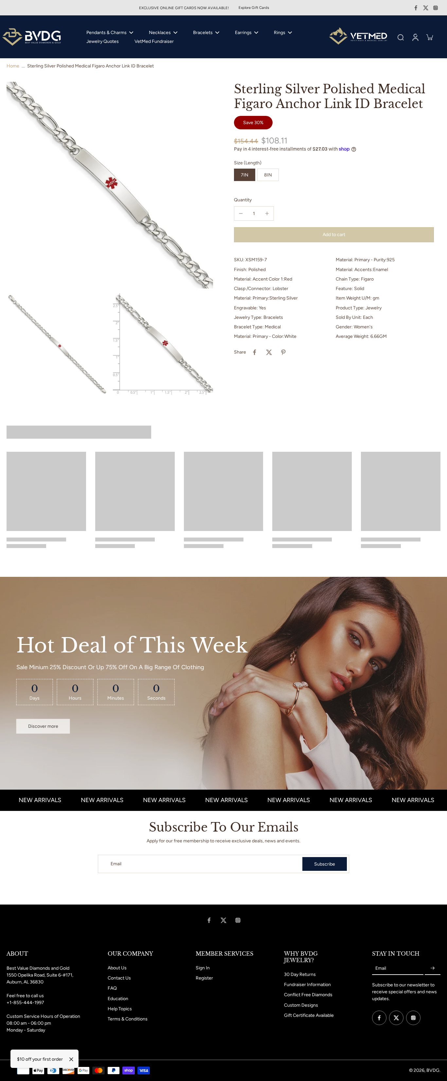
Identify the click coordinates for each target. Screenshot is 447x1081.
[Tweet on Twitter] (269, 352)
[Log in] (415, 36)
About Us (117, 968)
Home (13, 66)
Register (204, 978)
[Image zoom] (110, 185)
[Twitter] (426, 8)
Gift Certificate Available (309, 1015)
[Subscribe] (432, 968)
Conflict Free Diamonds (308, 995)
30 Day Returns (300, 974)
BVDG (432, 1070)
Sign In (203, 968)
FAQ (112, 988)
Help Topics (120, 1009)
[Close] (71, 1059)
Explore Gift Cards (254, 7)
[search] (400, 37)
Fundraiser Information (307, 984)
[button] (334, 234)
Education (118, 998)
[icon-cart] (429, 37)
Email (116, 864)
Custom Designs (301, 1005)
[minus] (240, 213)
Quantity (243, 200)
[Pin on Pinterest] (283, 352)
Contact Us (119, 978)
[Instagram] (435, 8)
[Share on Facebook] (254, 352)
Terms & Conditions (128, 1019)
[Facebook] (416, 8)
